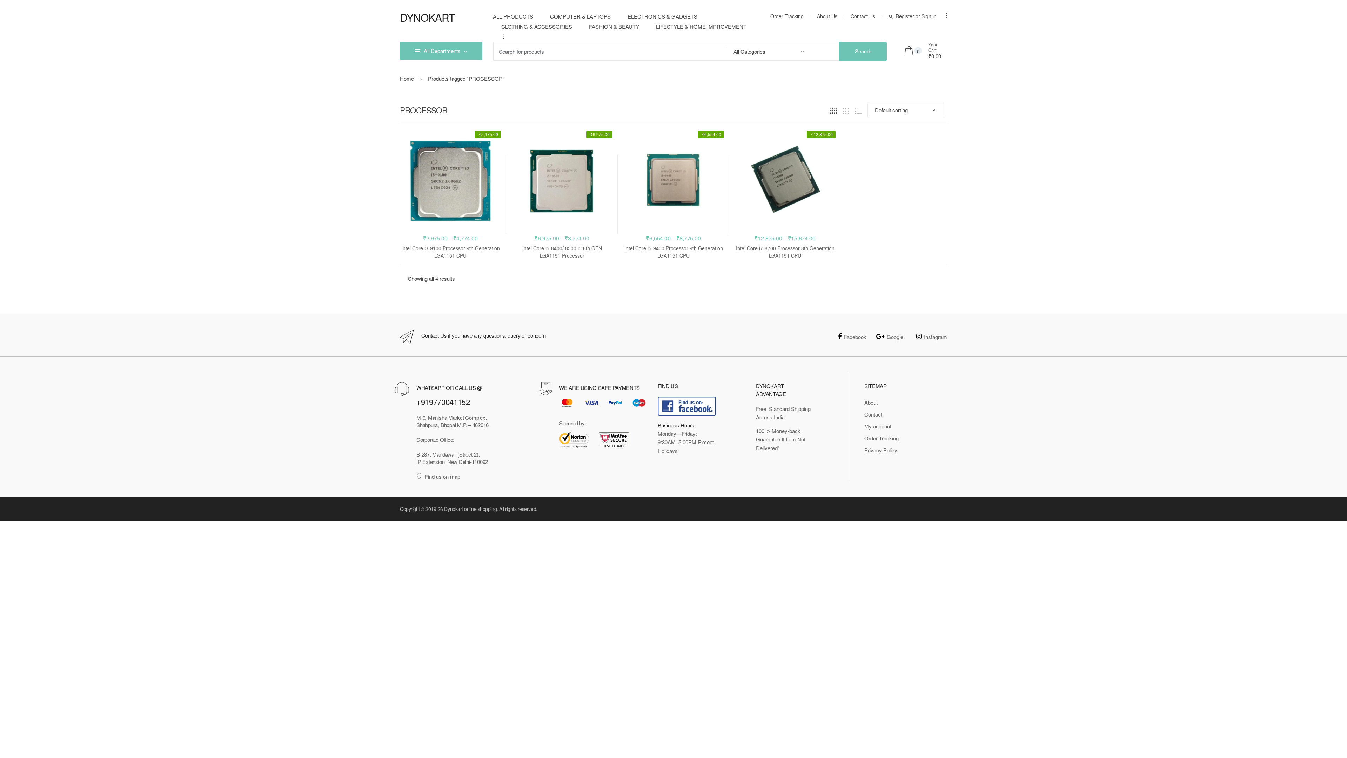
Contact (873, 414)
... (501, 36)
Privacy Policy (880, 450)
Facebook (855, 336)
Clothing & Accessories (536, 26)
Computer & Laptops (580, 16)
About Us (827, 16)
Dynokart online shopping (470, 508)
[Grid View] (833, 110)
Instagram (935, 336)
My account (877, 426)
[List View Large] (858, 110)
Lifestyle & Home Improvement (701, 26)
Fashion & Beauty (614, 26)
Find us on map (442, 476)
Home (407, 78)
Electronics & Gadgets (662, 16)
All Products (513, 16)
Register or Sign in (916, 16)
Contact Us (863, 16)
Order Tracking (787, 16)
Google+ (896, 336)
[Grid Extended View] (846, 110)
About (871, 402)
